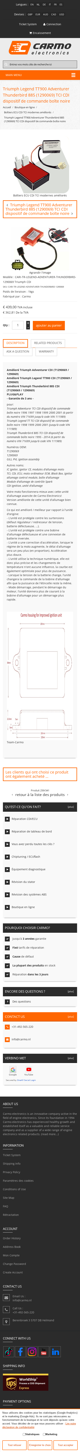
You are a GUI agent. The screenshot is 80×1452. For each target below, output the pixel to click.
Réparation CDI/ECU (24, 819)
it (50, 4)
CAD (53, 14)
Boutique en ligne (25, 107)
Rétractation (11, 1215)
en (32, 4)
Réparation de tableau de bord (32, 831)
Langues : (22, 4)
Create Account (13, 1272)
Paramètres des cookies (18, 1180)
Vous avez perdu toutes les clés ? (33, 844)
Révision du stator (23, 882)
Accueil (7, 107)
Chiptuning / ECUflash (26, 856)
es (61, 4)
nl (38, 4)
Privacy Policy (11, 1172)
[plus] (70, 806)
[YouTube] (43, 1351)
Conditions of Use (14, 1189)
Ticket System (12, 1155)
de (44, 4)
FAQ (5, 1206)
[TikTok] (8, 1351)
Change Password (14, 1264)
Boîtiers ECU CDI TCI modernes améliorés (27, 112)
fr (55, 4)
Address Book (12, 1247)
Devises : (20, 14)
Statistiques (32, 1434)
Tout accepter (65, 1445)
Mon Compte (11, 1255)
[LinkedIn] (55, 1351)
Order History (12, 1238)
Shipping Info (11, 1163)
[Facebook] (20, 1351)
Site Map (8, 1198)
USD (61, 14)
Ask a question (17, 351)
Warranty (46, 351)
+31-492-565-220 (22, 1026)
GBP (30, 14)
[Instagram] (32, 1351)
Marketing (51, 1434)
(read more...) (50, 1134)
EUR (38, 14)
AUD (45, 14)
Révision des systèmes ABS (29, 894)
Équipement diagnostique (28, 869)
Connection (53, 24)
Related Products (48, 343)
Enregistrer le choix (40, 1445)
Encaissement (42, 33)
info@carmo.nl (21, 1039)
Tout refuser (14, 1445)
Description (15, 343)
